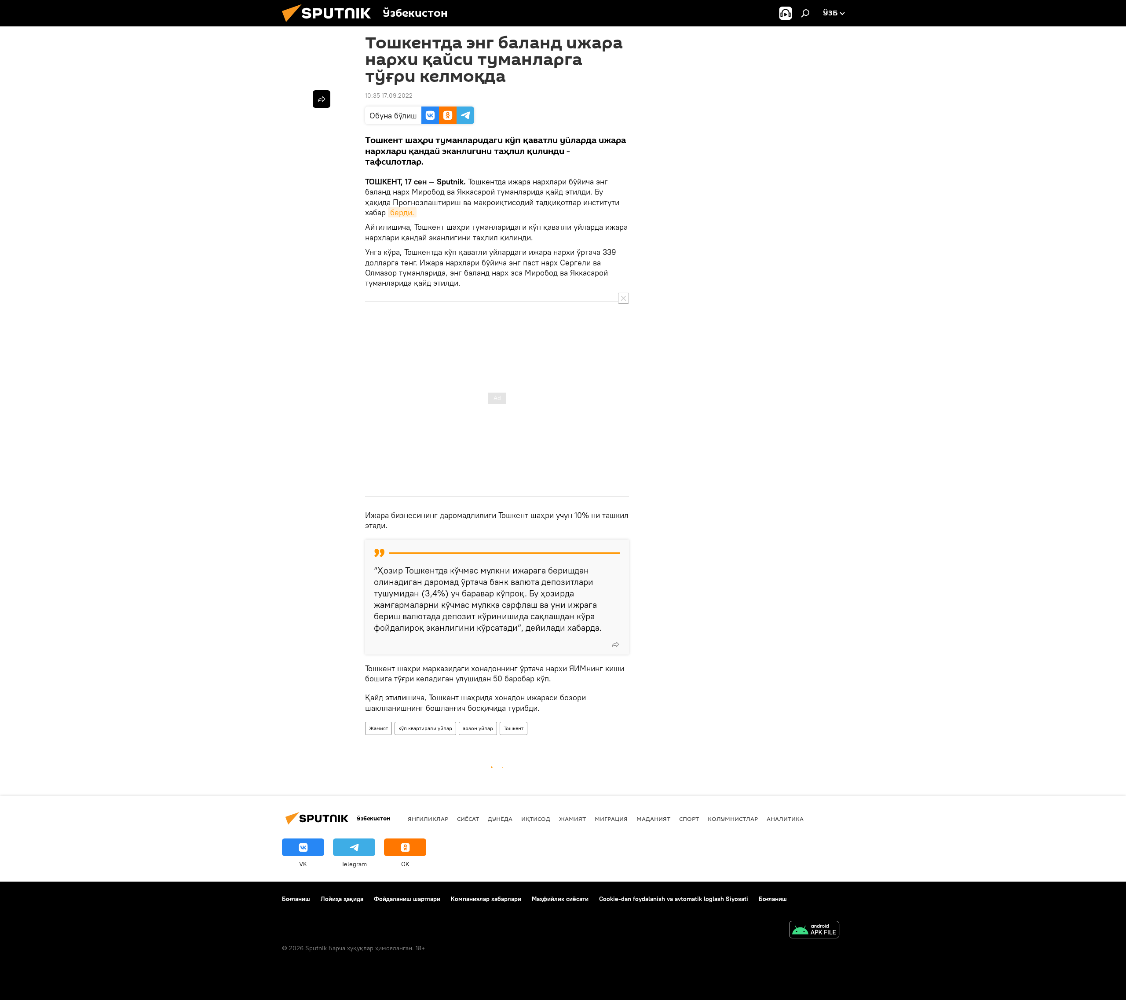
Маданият (653, 819)
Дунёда (500, 819)
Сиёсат (468, 819)
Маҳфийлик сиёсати (560, 899)
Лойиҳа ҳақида (342, 899)
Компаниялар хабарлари (486, 899)
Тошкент (513, 728)
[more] (615, 644)
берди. (402, 212)
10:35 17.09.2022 (389, 95)
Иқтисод (535, 819)
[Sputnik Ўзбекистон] (330, 24)
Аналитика (785, 819)
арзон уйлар (478, 728)
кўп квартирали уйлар (425, 728)
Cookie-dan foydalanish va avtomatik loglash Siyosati (673, 899)
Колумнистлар (733, 819)
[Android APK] (814, 931)
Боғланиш (296, 899)
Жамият (378, 728)
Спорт (689, 819)
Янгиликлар (428, 819)
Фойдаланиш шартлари (407, 899)
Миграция (611, 819)
